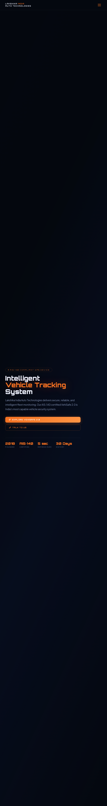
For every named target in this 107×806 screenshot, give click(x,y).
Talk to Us (19, 427)
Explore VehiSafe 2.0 (26, 420)
